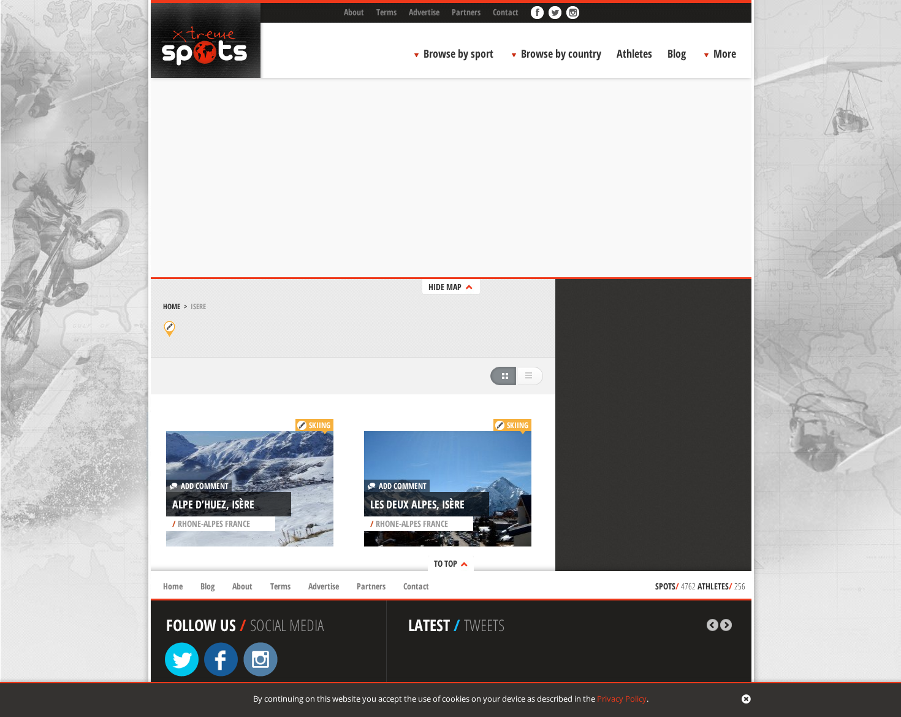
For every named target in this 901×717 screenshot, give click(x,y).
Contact (506, 12)
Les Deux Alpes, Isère (417, 504)
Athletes (634, 53)
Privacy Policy (622, 698)
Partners (466, 12)
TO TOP (445, 563)
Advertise (424, 12)
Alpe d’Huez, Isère (213, 504)
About (354, 12)
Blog (676, 53)
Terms (386, 12)
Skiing (319, 425)
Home (171, 306)
